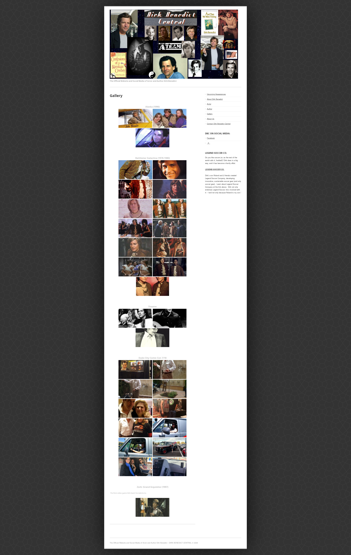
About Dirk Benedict (215, 99)
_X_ (208, 143)
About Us (210, 118)
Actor (209, 104)
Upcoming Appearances (216, 94)
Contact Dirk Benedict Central (218, 123)
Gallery (210, 113)
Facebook (211, 138)
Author (209, 109)
